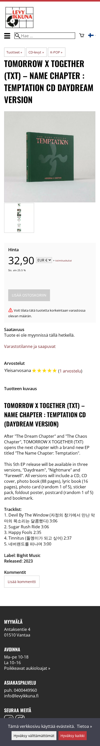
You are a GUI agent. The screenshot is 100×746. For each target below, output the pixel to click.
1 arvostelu (70, 371)
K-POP (56, 52)
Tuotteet (14, 52)
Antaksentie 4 (17, 629)
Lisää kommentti (22, 581)
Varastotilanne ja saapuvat (30, 346)
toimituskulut (63, 260)
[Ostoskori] (81, 36)
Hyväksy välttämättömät (34, 735)
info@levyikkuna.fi (21, 696)
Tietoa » (84, 726)
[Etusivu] (19, 27)
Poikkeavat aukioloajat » (27, 668)
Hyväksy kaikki (73, 735)
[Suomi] (92, 36)
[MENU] (7, 35)
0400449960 (25, 690)
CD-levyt (36, 52)
